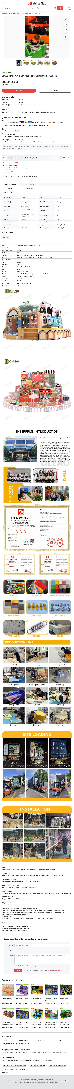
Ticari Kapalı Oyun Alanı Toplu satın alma (14, 1069)
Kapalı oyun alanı (24, 1040)
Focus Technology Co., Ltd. (36, 1079)
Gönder (18, 970)
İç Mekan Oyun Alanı (38, 13)
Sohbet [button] (56, 90)
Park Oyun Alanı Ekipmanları (31, 1061)
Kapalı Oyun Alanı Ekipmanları (57, 1065)
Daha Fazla (5, 1073)
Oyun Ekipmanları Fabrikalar (11, 1061)
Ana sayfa (4, 13)
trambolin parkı (41, 1040)
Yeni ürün (4, 1040)
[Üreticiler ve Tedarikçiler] (37, 3)
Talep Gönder (19, 90)
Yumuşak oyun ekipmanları (9, 1044)
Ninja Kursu (58, 1040)
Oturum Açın (33, 176)
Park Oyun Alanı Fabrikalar (37, 1065)
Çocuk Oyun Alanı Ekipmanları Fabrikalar (14, 1065)
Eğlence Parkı (28, 13)
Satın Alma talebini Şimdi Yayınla (51, 970)
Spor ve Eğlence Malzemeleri (16, 13)
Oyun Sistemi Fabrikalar (49, 1061)
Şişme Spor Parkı (24, 1044)
